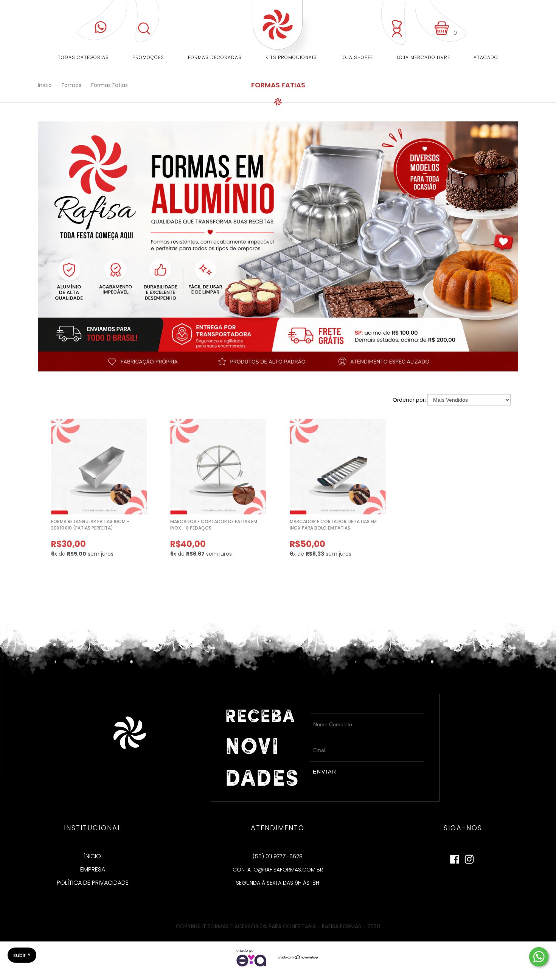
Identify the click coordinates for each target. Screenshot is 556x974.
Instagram (469, 857)
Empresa (92, 869)
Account (393, 22)
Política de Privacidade (93, 883)
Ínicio (92, 856)
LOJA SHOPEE (356, 57)
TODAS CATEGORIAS (83, 57)
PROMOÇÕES (148, 57)
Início (45, 85)
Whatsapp (102, 20)
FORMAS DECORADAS (215, 57)
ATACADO (486, 57)
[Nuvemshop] (298, 958)
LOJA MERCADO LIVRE (423, 57)
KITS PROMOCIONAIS (291, 57)
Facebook (454, 857)
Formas (72, 85)
